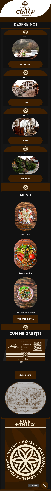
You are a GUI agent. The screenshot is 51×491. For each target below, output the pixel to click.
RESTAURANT (25, 64)
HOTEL (25, 102)
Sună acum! (25, 375)
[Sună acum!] (44, 485)
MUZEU (25, 140)
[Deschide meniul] (25, 19)
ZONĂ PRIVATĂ (25, 178)
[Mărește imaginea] (41, 342)
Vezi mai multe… (25, 318)
